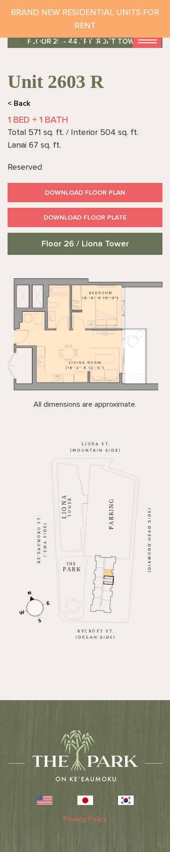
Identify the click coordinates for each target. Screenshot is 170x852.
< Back (19, 103)
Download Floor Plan (85, 193)
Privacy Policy (85, 819)
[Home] (61, 38)
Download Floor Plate (85, 217)
